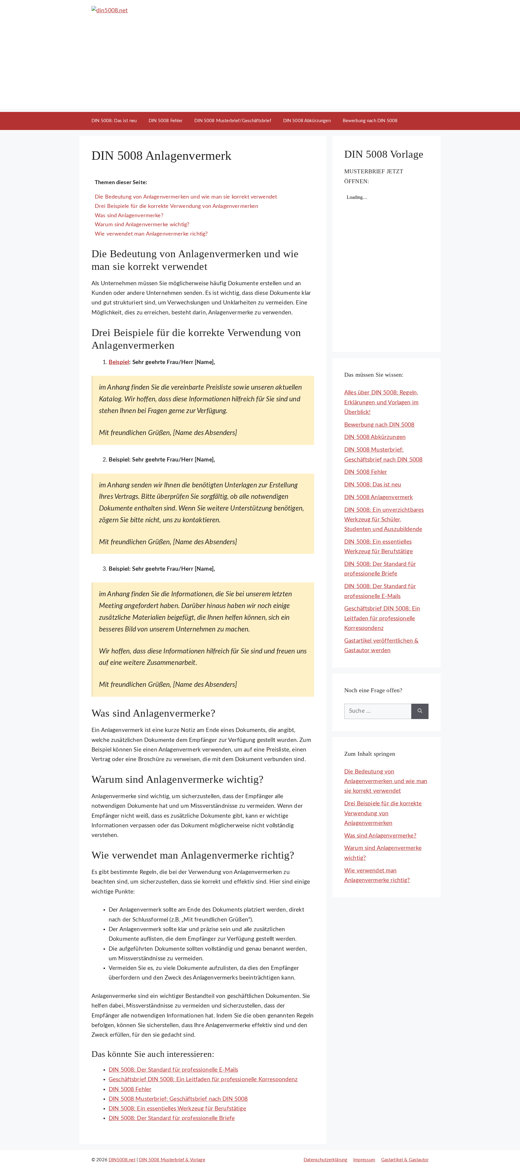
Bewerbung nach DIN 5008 (370, 121)
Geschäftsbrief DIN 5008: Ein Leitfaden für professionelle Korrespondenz (382, 618)
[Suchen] (420, 711)
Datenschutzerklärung (325, 1160)
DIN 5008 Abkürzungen (307, 121)
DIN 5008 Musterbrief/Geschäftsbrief (232, 121)
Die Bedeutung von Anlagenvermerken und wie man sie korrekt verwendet (186, 197)
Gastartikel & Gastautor (405, 1160)
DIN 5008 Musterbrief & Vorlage (172, 1160)
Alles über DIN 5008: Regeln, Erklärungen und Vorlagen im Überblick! (381, 402)
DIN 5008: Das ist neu (114, 121)
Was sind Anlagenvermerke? (129, 215)
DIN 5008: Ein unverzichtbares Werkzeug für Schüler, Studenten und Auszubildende (384, 520)
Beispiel (119, 362)
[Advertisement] (260, 67)
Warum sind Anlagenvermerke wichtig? (142, 224)
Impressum (364, 1160)
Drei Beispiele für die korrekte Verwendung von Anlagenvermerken (176, 206)
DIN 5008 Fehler (165, 121)
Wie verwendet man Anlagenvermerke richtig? (151, 234)
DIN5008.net (122, 1160)
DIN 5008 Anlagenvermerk (378, 497)
